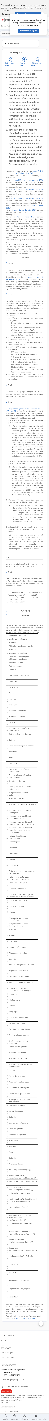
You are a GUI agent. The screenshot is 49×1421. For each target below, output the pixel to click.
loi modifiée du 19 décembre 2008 (27, 189)
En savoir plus (8, 14)
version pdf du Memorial (26, 1318)
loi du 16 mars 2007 (24, 217)
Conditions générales (8, 1407)
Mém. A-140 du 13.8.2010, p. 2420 (29, 172)
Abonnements (6, 1340)
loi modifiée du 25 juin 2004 (23, 210)
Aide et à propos (7, 1353)
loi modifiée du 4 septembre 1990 (27, 180)
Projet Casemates (7, 1357)
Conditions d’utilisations (9, 1411)
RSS (2, 1345)
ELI (2, 1362)
